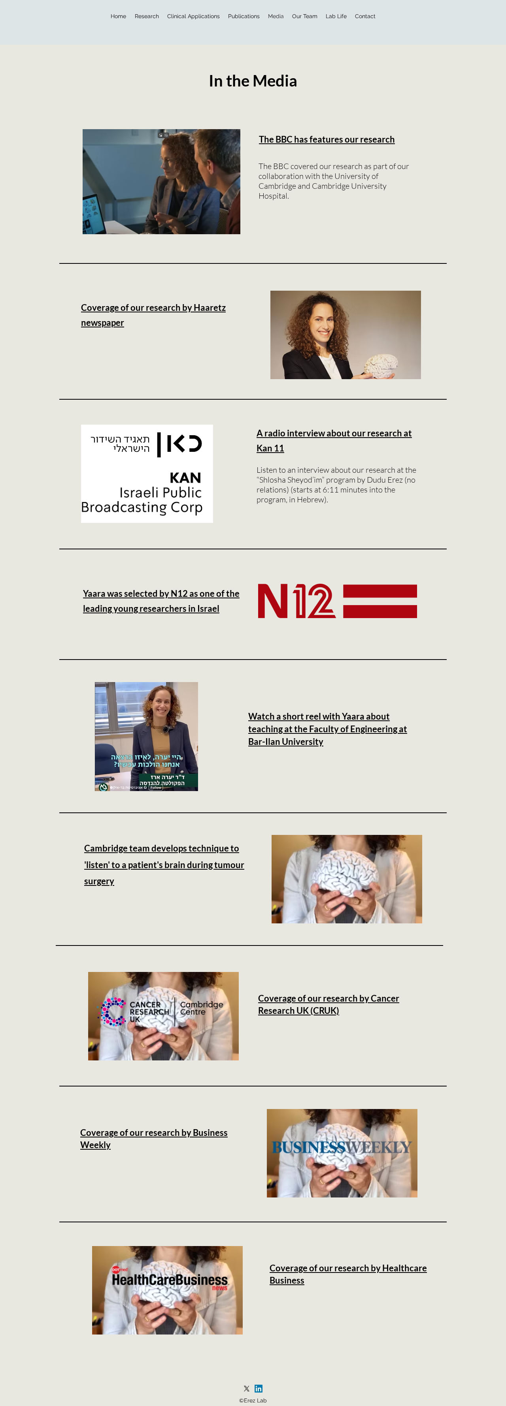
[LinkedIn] (258, 1389)
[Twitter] (247, 1389)
